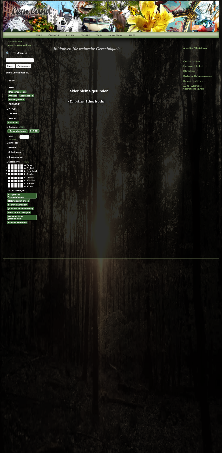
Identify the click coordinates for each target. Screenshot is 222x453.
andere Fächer (115, 35)
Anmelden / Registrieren (195, 48)
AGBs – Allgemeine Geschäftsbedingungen (193, 87)
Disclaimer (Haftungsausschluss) (198, 75)
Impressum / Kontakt (193, 65)
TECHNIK (85, 35)
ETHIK (39, 35)
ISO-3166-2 (12, 139)
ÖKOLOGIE (54, 35)
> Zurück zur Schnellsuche (85, 101)
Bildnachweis (189, 70)
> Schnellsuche (14, 41)
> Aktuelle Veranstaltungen (19, 45)
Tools (99, 35)
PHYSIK (70, 35)
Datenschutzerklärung (193, 80)
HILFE (132, 35)
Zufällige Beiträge (191, 61)
